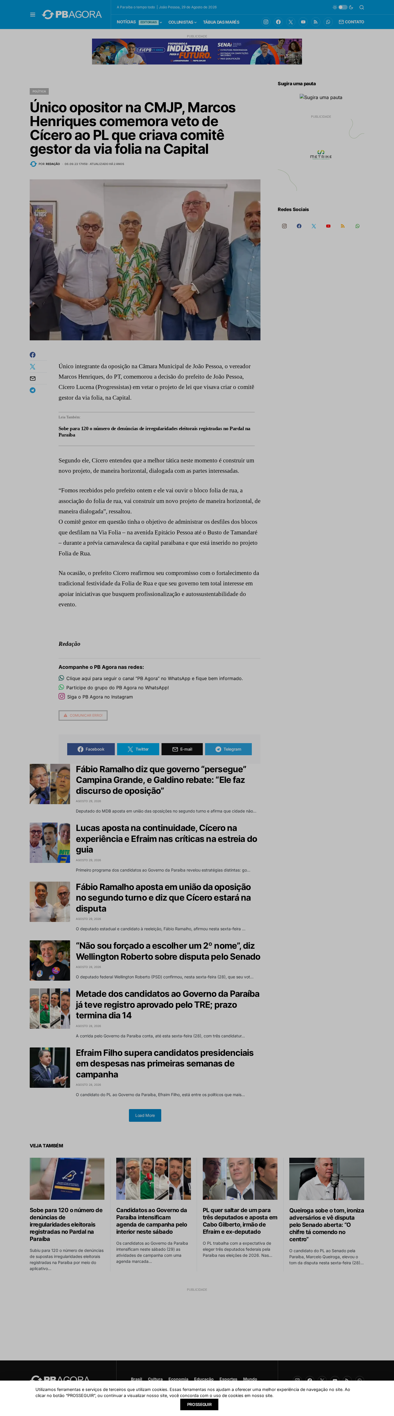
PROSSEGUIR (199, 1404)
